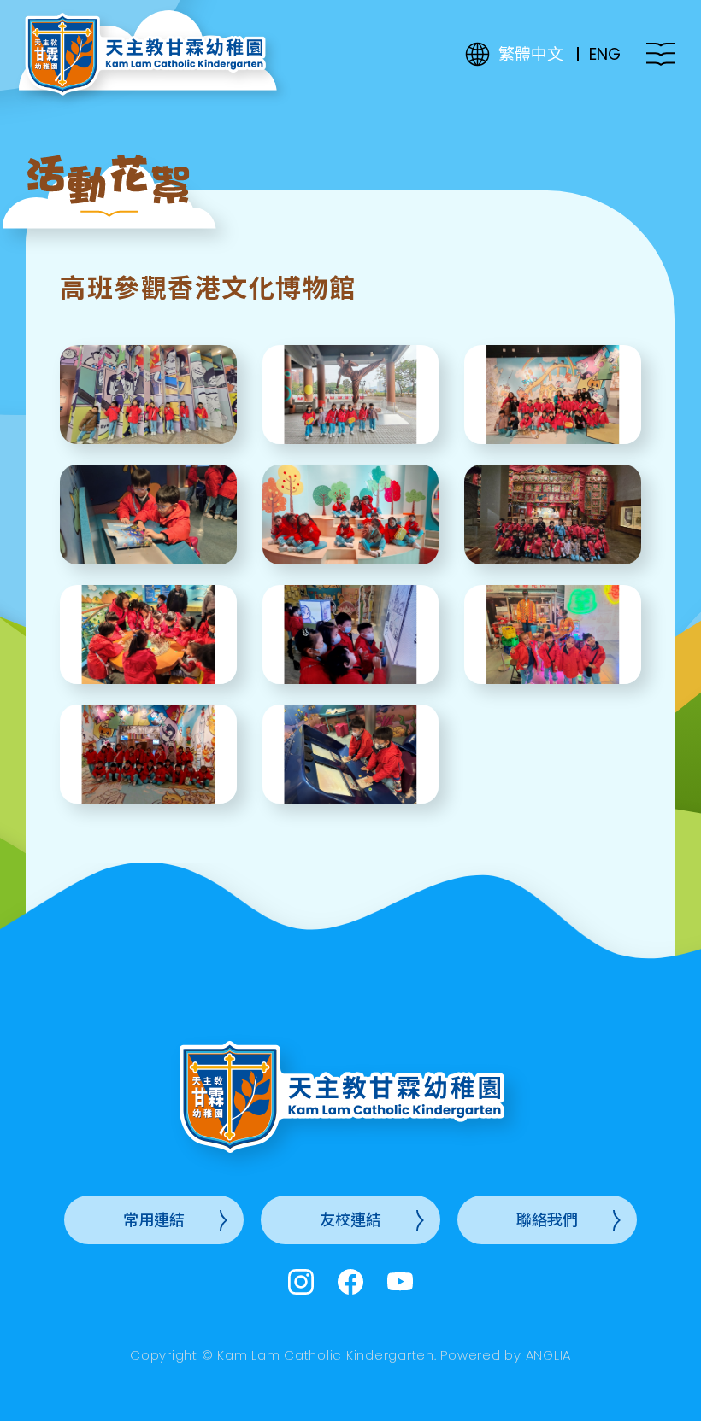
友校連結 (350, 1220)
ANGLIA (549, 1355)
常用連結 (154, 1220)
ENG (605, 54)
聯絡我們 (547, 1220)
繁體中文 (530, 54)
